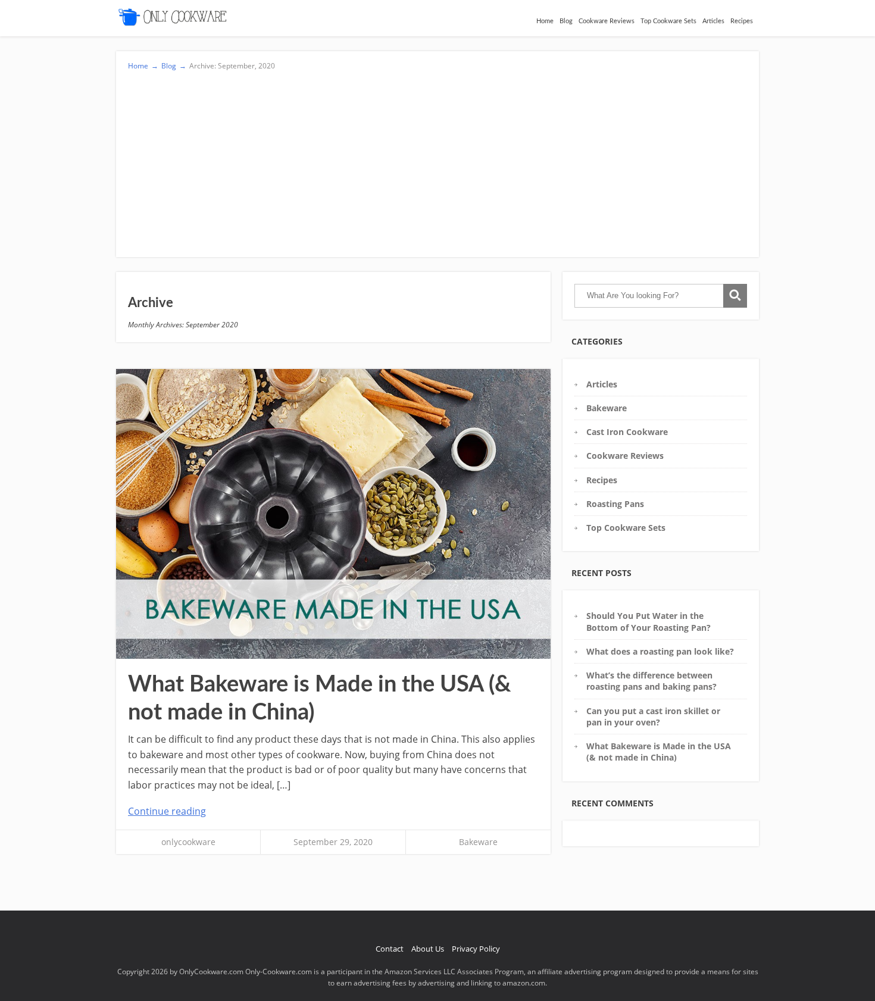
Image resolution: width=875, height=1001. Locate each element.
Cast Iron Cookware (627, 431)
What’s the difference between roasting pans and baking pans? (651, 681)
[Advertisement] (437, 160)
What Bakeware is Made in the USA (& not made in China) (658, 751)
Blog (566, 21)
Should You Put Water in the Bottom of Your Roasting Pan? (648, 621)
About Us (427, 948)
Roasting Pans (615, 503)
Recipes (741, 21)
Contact (390, 948)
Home (545, 21)
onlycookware (188, 841)
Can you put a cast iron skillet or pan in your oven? (653, 716)
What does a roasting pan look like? (660, 651)
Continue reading (167, 811)
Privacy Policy (476, 948)
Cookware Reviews (607, 21)
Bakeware (478, 841)
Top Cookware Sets (668, 21)
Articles (713, 21)
